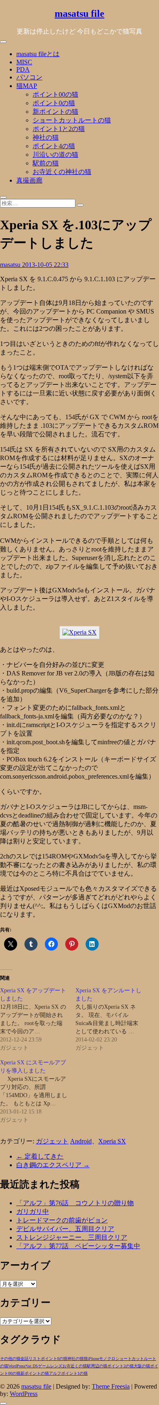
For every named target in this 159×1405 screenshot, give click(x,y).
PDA (23, 69)
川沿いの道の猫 (55, 154)
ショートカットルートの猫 (72, 120)
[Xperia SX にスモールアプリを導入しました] (37, 1091)
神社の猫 (46, 137)
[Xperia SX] (79, 632)
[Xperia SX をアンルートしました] (113, 1019)
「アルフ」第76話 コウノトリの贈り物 (75, 1202)
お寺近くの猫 (74, 1366)
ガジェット (52, 1141)
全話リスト (30, 1358)
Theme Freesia (111, 1386)
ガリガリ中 (32, 1211)
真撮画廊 (29, 180)
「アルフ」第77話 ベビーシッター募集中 (78, 1245)
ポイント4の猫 (54, 145)
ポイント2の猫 (120, 1366)
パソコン (29, 77)
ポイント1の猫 (74, 1373)
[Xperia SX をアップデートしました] (37, 1019)
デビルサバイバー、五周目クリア (65, 1228)
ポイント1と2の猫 (59, 128)
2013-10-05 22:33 (45, 264)
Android (81, 1141)
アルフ (55, 1373)
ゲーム (44, 1366)
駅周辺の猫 (97, 1366)
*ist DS (31, 1366)
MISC (24, 62)
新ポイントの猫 (55, 111)
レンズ (56, 1366)
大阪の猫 (142, 1366)
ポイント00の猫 (55, 94)
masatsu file (79, 13)
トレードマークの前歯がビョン (62, 1220)
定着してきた (40, 1156)
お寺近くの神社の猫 (62, 171)
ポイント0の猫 (54, 102)
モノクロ (107, 1358)
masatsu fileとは (38, 53)
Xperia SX (112, 1141)
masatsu (11, 264)
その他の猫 (10, 1358)
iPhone (93, 1358)
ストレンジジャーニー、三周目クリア (71, 1237)
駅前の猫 (46, 163)
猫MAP (26, 85)
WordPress (16, 1366)
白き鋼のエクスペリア (53, 1164)
